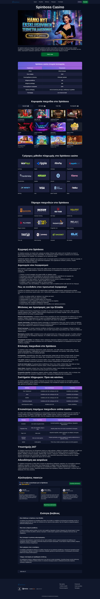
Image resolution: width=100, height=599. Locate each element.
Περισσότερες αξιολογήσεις (50, 504)
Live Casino (41, 105)
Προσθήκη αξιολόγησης (75, 483)
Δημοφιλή (25, 105)
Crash (57, 105)
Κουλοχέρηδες (73, 105)
